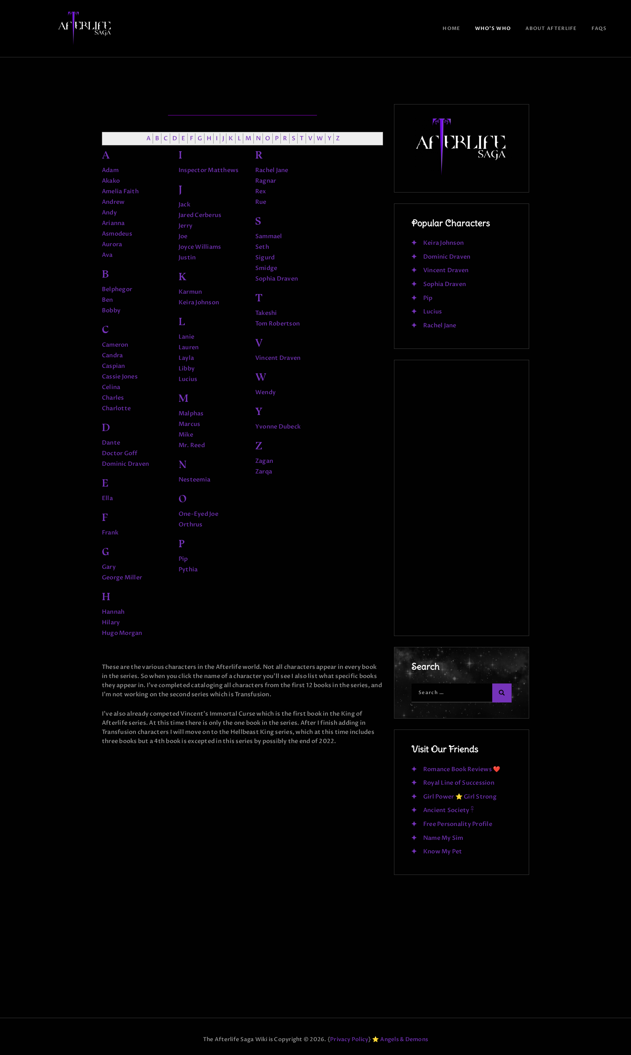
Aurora (112, 244)
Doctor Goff (120, 453)
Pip (183, 559)
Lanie (186, 337)
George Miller (122, 578)
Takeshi (266, 313)
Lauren (189, 347)
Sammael (268, 236)
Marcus (189, 424)
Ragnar (265, 181)
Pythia (188, 569)
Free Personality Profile (457, 824)
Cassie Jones (120, 377)
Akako (111, 181)
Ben (107, 300)
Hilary (111, 622)
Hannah (113, 612)
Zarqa (263, 472)
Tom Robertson (277, 324)
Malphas (191, 414)
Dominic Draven (125, 464)
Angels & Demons (404, 1039)
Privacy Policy (349, 1039)
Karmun (190, 292)
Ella (107, 498)
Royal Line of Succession (458, 783)
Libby (187, 369)
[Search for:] (462, 692)
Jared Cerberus (200, 215)
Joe (183, 236)
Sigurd (265, 258)
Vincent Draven (278, 358)
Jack (184, 205)
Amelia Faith (120, 191)
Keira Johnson (199, 302)
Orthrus (191, 525)
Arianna (113, 223)
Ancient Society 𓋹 (448, 810)
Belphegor (117, 289)
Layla (186, 358)
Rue (261, 202)
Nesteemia (194, 480)
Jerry (185, 226)
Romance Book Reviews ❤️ (461, 769)
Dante (111, 443)
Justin (187, 258)
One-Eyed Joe (198, 514)
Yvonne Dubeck (278, 427)
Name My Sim (443, 838)
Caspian (113, 366)
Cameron (115, 345)
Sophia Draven (276, 279)
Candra (112, 355)
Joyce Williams (200, 247)
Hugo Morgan (122, 633)
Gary (109, 567)
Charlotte (116, 408)
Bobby (111, 310)
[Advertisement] (462, 501)
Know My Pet (442, 852)
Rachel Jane (271, 170)
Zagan (264, 461)
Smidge (266, 268)
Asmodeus (117, 234)
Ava (107, 255)
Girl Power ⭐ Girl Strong (460, 797)
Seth (262, 247)
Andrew (113, 202)
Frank (110, 533)
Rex (260, 191)
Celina (111, 387)
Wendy (265, 392)
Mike (186, 435)
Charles (113, 398)
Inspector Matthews (208, 170)
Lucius (188, 379)
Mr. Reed (192, 445)
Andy (109, 213)
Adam (110, 170)
